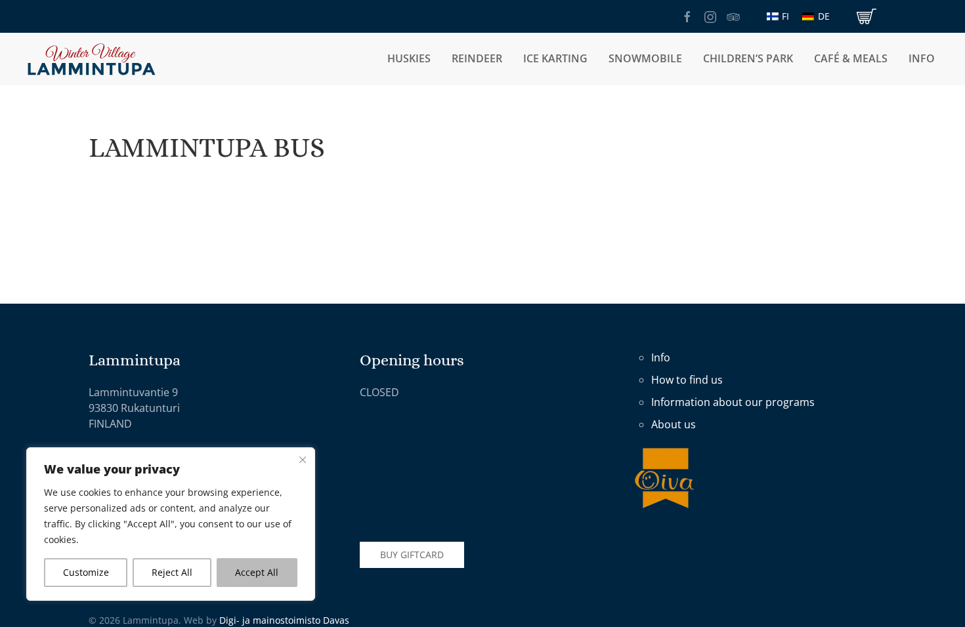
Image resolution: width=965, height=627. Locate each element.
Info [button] (922, 58)
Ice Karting (555, 58)
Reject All (172, 572)
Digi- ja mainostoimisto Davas (284, 620)
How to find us (687, 380)
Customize (86, 572)
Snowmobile (645, 58)
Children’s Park (748, 58)
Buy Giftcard (412, 554)
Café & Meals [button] (851, 58)
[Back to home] (92, 59)
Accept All (256, 572)
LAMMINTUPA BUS (207, 147)
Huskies (409, 58)
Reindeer (477, 58)
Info (660, 357)
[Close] (302, 459)
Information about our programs (733, 402)
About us (673, 424)
